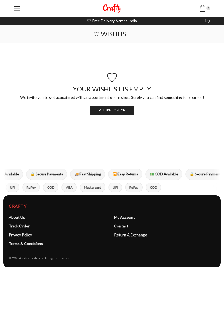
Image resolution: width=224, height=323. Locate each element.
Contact (121, 226)
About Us (17, 217)
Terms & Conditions (26, 243)
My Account (124, 217)
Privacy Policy (20, 234)
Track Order (19, 226)
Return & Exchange (130, 234)
